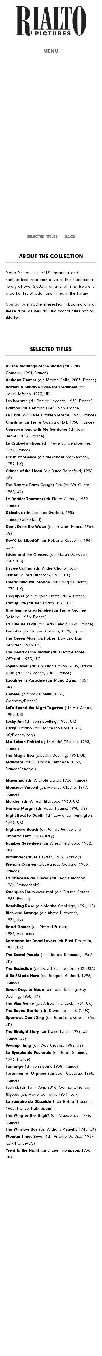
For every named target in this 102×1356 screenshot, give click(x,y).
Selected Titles (42, 236)
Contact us (16, 304)
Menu (51, 51)
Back (70, 236)
